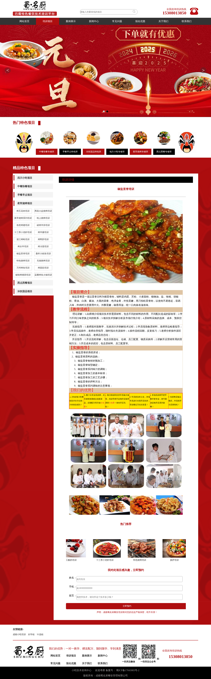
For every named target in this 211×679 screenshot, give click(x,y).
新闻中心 (94, 21)
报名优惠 (140, 21)
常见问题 (117, 21)
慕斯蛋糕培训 (177, 560)
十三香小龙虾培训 (73, 560)
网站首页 (24, 21)
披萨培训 (143, 560)
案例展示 (71, 21)
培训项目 (48, 21)
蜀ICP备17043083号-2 (127, 670)
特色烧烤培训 (108, 560)
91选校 (40, 634)
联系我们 (187, 21)
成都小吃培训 (19, 634)
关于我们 (163, 21)
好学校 (31, 634)
